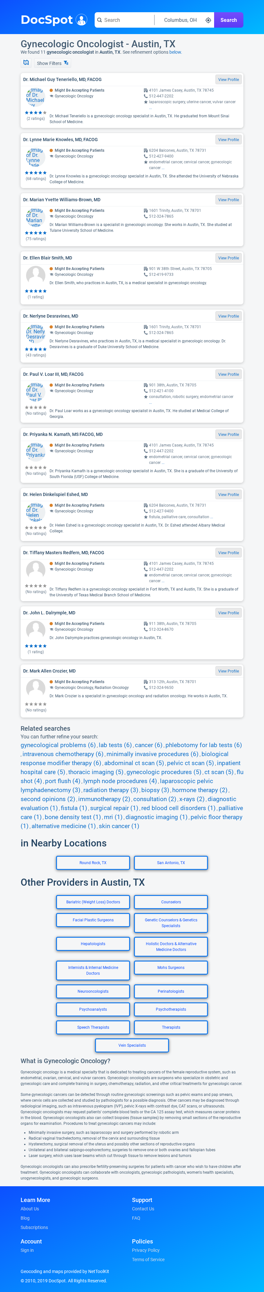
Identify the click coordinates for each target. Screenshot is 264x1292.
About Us (30, 1208)
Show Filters (49, 63)
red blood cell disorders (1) (178, 808)
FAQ (136, 1218)
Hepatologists (93, 944)
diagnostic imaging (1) (157, 817)
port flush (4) (62, 781)
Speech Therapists (93, 1027)
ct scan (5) (219, 772)
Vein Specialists (132, 1045)
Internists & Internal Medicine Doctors (93, 970)
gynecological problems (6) (58, 745)
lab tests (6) (115, 745)
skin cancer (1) (119, 826)
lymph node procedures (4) (120, 781)
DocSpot (47, 19)
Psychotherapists (171, 1009)
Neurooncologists (93, 991)
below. (175, 52)
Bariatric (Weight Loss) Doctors (93, 902)
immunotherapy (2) (104, 799)
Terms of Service (148, 1259)
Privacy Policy (146, 1250)
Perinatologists (171, 991)
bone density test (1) (73, 817)
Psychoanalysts (93, 1009)
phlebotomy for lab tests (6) (203, 745)
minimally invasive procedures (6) (153, 754)
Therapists (171, 1027)
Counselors (171, 902)
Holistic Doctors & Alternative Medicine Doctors (171, 947)
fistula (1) (74, 808)
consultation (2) (154, 799)
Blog (25, 1218)
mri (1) (113, 817)
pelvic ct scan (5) (190, 763)
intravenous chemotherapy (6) (63, 754)
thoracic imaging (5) (96, 772)
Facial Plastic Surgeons (93, 920)
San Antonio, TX (171, 863)
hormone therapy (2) (200, 790)
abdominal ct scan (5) (134, 763)
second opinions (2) (48, 799)
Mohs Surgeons (170, 967)
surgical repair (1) (114, 808)
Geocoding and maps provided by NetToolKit (65, 1271)
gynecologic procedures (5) (164, 772)
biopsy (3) (155, 790)
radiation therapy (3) (110, 790)
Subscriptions (34, 1227)
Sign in (27, 1250)
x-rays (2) (192, 799)
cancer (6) (149, 745)
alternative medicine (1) (64, 826)
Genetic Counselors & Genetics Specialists (171, 923)
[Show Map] (26, 63)
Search (229, 20)
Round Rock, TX (93, 863)
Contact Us (143, 1208)
